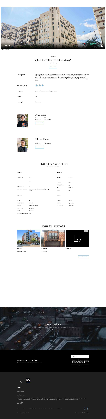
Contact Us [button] (53, 332)
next (8, 46)
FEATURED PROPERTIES (32, 408)
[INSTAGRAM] (88, 408)
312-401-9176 (37, 119)
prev (5, 46)
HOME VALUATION (42, 408)
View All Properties (83, 256)
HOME (18, 408)
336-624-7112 (37, 143)
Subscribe (80, 365)
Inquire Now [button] (53, 66)
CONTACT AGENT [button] (40, 122)
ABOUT (24, 408)
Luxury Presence (25, 412)
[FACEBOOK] (85, 408)
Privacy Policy (83, 362)
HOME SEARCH (51, 408)
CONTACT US (59, 408)
